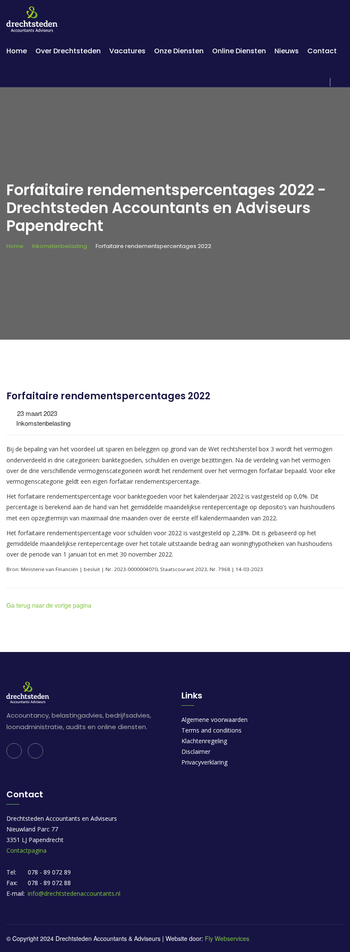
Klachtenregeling (204, 741)
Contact (322, 51)
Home (16, 51)
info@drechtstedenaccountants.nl (74, 893)
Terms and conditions (211, 730)
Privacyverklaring (204, 762)
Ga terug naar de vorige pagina (48, 605)
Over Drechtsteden (68, 51)
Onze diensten (179, 51)
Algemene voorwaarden (214, 719)
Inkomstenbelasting (59, 246)
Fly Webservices (227, 938)
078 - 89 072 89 (49, 872)
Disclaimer (195, 751)
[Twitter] (35, 751)
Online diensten (239, 51)
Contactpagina (26, 850)
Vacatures (127, 51)
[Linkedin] (14, 751)
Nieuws (286, 51)
